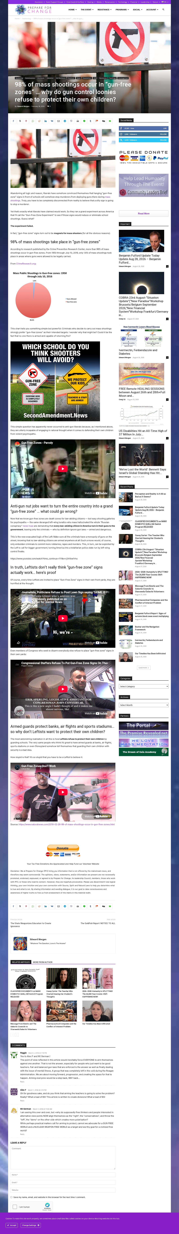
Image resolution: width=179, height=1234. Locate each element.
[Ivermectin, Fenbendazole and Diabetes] (144, 335)
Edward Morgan (23, 106)
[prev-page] (12, 1035)
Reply (22, 1082)
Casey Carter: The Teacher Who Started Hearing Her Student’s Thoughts (59, 994)
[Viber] (71, 121)
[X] (20, 121)
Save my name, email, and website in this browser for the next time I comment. (49, 1197)
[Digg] (103, 121)
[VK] (52, 121)
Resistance (103, 9)
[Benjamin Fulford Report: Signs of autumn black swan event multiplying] (126, 617)
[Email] (58, 121)
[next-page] (16, 1035)
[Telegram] (65, 121)
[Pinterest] (26, 121)
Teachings (112, 78)
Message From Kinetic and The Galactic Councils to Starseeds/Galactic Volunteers (23, 1026)
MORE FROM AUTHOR (42, 962)
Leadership (145, 2)
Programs (121, 9)
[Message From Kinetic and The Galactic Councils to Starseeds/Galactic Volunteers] (26, 1011)
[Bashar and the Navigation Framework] (126, 630)
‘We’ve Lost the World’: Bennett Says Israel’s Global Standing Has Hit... (142, 471)
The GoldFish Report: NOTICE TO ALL (98, 923)
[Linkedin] (45, 121)
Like (165, 128)
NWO (95, 78)
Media (99, 2)
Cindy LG (122, 319)
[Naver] (110, 121)
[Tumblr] (90, 121)
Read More (143, 213)
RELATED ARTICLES (21, 962)
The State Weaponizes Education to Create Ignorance (30, 925)
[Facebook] (13, 121)
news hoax (28, 526)
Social (136, 9)
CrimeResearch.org (26, 263)
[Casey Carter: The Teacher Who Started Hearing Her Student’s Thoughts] (62, 978)
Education (50, 78)
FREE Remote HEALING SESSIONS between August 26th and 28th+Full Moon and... (142, 392)
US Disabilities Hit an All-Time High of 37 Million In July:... (143, 432)
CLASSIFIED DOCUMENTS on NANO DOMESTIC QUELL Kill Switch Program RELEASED (26, 994)
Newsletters (87, 78)
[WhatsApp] (32, 121)
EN (165, 2)
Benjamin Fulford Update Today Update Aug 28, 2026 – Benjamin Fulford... (140, 259)
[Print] (77, 121)
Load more (143, 667)
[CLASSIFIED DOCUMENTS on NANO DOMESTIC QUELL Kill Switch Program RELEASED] (26, 978)
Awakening (26, 18)
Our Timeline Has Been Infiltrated (96, 1024)
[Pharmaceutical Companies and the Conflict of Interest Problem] (62, 1011)
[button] (163, 9)
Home (72, 9)
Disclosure (40, 78)
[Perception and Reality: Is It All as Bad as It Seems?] (126, 497)
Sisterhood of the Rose (75, 2)
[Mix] (97, 121)
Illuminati (71, 78)
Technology (122, 2)
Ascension (39, 2)
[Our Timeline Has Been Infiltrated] (98, 1011)
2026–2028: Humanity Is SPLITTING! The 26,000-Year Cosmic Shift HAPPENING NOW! (97, 994)
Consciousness (30, 78)
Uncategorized (123, 78)
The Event (86, 9)
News (79, 78)
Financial (133, 2)
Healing (90, 2)
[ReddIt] (39, 121)
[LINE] (84, 121)
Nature (155, 2)
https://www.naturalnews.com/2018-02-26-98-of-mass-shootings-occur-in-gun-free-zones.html (67, 824)
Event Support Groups (54, 2)
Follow (163, 134)
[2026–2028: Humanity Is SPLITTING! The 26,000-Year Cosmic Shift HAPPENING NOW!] (98, 978)
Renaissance (110, 2)
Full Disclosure (61, 78)
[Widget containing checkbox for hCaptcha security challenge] (31, 1207)
